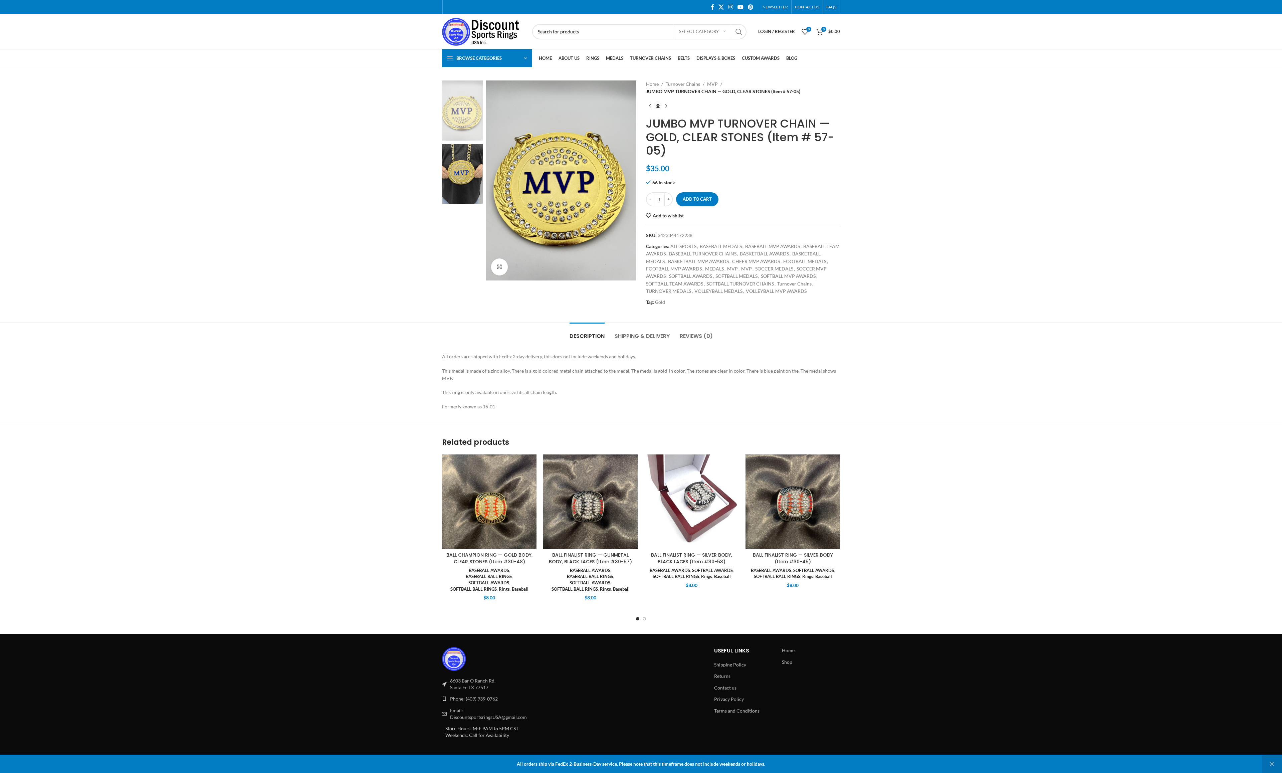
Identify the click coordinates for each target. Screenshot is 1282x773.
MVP (712, 84)
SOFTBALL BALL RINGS (473, 589)
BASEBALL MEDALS (721, 246)
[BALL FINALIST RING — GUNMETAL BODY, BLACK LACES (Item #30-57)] (590, 501)
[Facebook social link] (712, 7)
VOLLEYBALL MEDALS (718, 291)
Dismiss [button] (1272, 764)
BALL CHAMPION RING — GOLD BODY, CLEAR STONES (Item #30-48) (489, 558)
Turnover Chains (683, 84)
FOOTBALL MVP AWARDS (674, 268)
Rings (504, 589)
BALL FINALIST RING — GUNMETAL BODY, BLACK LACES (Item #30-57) (590, 558)
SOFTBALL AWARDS (690, 276)
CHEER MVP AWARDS (756, 261)
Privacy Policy (729, 699)
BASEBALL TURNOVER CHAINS (702, 253)
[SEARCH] (738, 31)
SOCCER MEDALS (774, 268)
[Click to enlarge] (499, 266)
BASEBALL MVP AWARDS (772, 246)
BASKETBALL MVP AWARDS (698, 261)
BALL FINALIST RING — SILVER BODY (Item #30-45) (793, 558)
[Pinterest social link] (751, 7)
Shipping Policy (730, 664)
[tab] (587, 333)
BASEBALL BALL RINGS (489, 576)
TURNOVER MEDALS (668, 291)
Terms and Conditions (737, 711)
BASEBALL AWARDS (489, 570)
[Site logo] (483, 31)
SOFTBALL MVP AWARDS (788, 276)
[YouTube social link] (740, 7)
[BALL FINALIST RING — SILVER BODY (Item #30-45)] (792, 501)
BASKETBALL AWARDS (764, 253)
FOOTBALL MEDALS (804, 261)
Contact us (725, 688)
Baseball (520, 589)
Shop (787, 662)
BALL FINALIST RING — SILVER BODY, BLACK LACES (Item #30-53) (691, 558)
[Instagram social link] (730, 7)
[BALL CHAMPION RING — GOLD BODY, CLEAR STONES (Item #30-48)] (489, 501)
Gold (660, 302)
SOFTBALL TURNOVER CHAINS (740, 283)
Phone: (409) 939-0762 (474, 699)
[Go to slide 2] (644, 618)
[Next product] (666, 106)
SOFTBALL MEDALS (736, 276)
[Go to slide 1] (637, 618)
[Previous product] (650, 106)
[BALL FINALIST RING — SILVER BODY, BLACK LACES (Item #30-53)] (691, 501)
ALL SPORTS (683, 246)
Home (652, 84)
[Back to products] (658, 106)
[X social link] (721, 7)
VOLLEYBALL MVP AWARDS (776, 291)
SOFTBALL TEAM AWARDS (674, 283)
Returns (722, 676)
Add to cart (697, 199)
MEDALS (714, 268)
